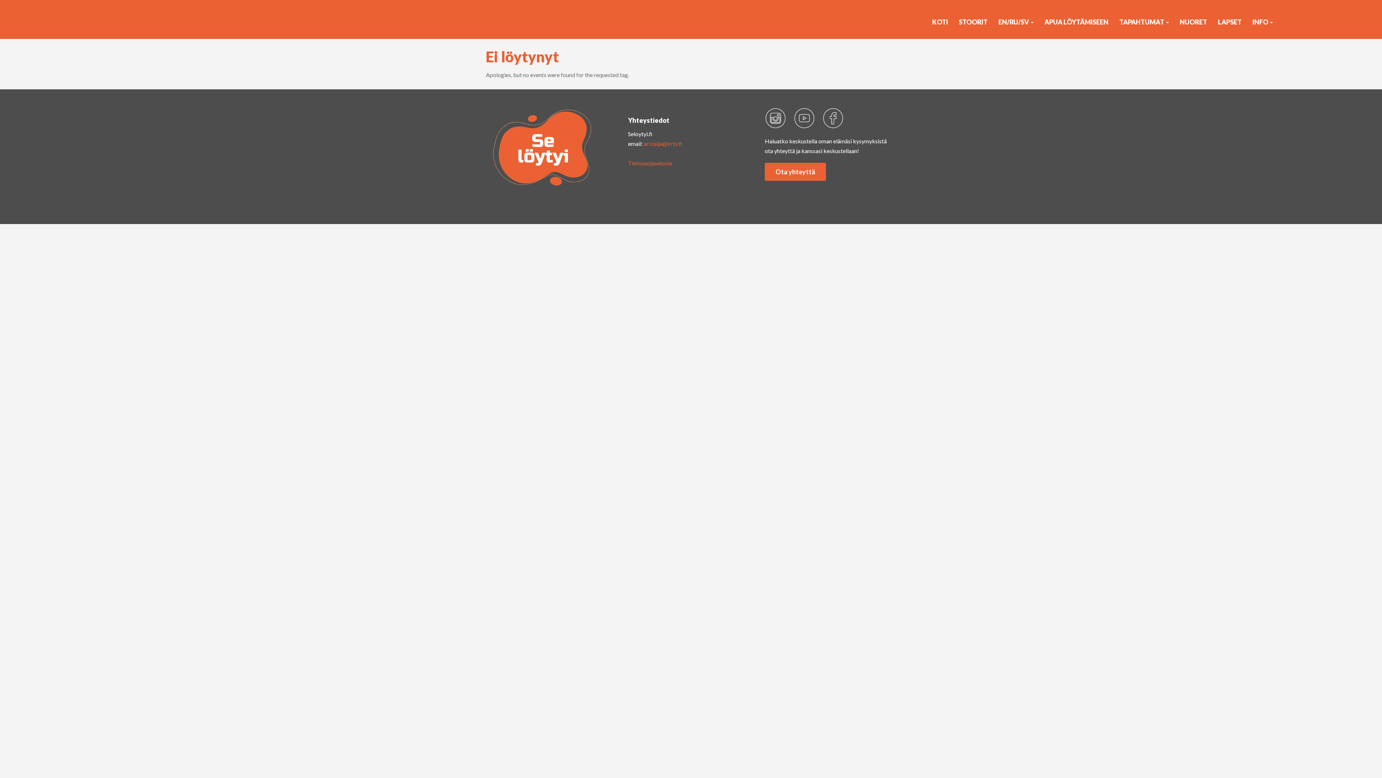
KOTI (940, 22)
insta (775, 118)
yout (804, 118)
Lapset (1230, 22)
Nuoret (1193, 22)
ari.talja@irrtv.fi (663, 143)
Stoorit (973, 22)
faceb (833, 118)
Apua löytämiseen (1076, 22)
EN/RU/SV (1014, 22)
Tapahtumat (1142, 22)
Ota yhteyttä (795, 172)
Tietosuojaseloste (650, 163)
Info (1260, 22)
